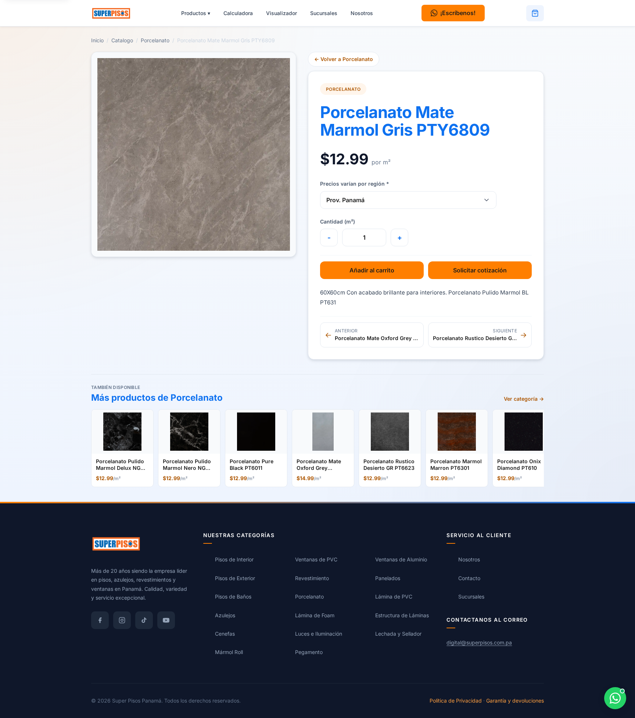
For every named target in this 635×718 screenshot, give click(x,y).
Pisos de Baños (233, 596)
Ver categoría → (524, 399)
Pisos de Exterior (235, 578)
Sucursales (323, 13)
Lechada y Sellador (398, 634)
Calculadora (238, 13)
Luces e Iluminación (318, 634)
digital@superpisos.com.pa (479, 642)
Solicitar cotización (480, 270)
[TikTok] (144, 620)
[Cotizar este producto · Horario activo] (615, 698)
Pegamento (309, 652)
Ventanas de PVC (316, 560)
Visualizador (281, 13)
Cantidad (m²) (337, 221)
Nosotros (362, 13)
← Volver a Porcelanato (343, 59)
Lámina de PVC (393, 596)
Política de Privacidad (456, 700)
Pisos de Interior (234, 560)
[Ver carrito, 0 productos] (535, 13)
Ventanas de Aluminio (401, 560)
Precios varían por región (354, 184)
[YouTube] (166, 620)
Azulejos (225, 615)
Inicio (97, 40)
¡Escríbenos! (458, 13)
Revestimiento (312, 578)
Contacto (469, 578)
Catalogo (122, 40)
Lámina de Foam (314, 615)
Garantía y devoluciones (515, 700)
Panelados (387, 578)
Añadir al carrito (371, 270)
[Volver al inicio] (114, 13)
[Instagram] (122, 620)
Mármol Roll (229, 652)
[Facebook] (100, 620)
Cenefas (225, 634)
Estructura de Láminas (402, 615)
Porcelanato (155, 40)
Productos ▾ (195, 13)
